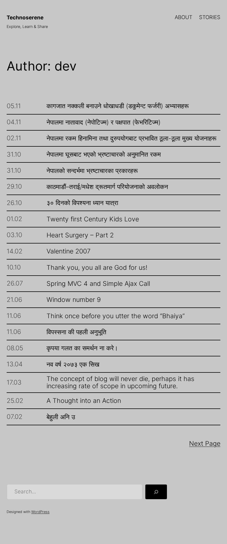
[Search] (156, 492)
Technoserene (25, 17)
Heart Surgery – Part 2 (80, 235)
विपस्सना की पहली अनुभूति (76, 332)
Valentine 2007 (69, 251)
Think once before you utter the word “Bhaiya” (116, 316)
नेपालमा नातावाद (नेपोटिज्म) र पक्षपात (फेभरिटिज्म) (104, 122)
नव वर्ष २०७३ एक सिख (73, 364)
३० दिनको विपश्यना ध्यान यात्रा (82, 202)
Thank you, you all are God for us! (97, 267)
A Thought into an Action (84, 400)
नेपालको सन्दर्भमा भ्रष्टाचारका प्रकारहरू (92, 170)
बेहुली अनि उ (61, 417)
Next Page (204, 443)
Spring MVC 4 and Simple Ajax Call (98, 283)
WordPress (40, 512)
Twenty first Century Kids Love (93, 219)
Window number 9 (74, 299)
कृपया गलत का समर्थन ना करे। (82, 348)
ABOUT (183, 17)
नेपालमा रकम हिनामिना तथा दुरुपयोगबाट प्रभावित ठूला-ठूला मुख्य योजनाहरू (131, 138)
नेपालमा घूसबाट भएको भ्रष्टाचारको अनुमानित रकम (104, 154)
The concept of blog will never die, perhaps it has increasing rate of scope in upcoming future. (120, 382)
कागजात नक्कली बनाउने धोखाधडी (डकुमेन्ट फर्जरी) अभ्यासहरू (118, 106)
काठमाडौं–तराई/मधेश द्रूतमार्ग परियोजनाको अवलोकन (107, 186)
